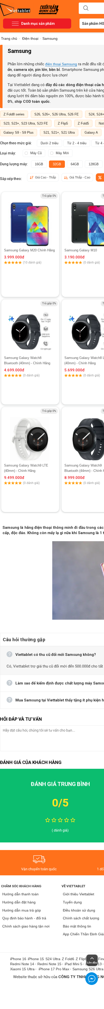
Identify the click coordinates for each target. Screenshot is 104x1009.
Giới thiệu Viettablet (78, 894)
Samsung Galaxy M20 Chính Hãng (29, 250)
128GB (94, 164)
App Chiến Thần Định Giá (83, 934)
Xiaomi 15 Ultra (22, 969)
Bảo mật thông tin (77, 926)
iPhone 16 (18, 959)
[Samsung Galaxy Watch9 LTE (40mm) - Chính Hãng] (30, 434)
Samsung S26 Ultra (87, 969)
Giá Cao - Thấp (45, 177)
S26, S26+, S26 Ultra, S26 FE (56, 114)
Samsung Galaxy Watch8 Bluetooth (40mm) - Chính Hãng (27, 360)
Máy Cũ (36, 153)
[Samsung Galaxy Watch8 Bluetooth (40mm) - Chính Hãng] (30, 327)
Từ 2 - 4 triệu (76, 143)
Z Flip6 (81, 959)
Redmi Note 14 (22, 964)
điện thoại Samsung (61, 64)
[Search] (86, 8)
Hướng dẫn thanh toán (20, 894)
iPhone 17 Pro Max (54, 969)
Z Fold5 (83, 123)
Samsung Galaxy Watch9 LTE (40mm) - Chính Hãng (26, 468)
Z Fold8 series (14, 114)
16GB (39, 164)
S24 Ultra (52, 959)
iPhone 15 (36, 959)
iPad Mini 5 (73, 964)
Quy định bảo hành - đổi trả (24, 918)
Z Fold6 (68, 959)
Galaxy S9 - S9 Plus (19, 132)
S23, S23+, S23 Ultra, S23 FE (26, 123)
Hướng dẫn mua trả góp (21, 910)
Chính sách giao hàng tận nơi (25, 926)
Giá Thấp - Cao (79, 177)
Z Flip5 (63, 123)
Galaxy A (91, 132)
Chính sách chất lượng (81, 918)
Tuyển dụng (72, 902)
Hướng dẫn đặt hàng (19, 902)
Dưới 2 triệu (49, 143)
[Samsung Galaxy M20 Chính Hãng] (30, 219)
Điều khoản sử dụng (79, 910)
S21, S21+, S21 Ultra (59, 132)
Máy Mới (62, 153)
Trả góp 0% (49, 195)
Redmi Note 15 (49, 964)
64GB (75, 164)
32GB (57, 164)
